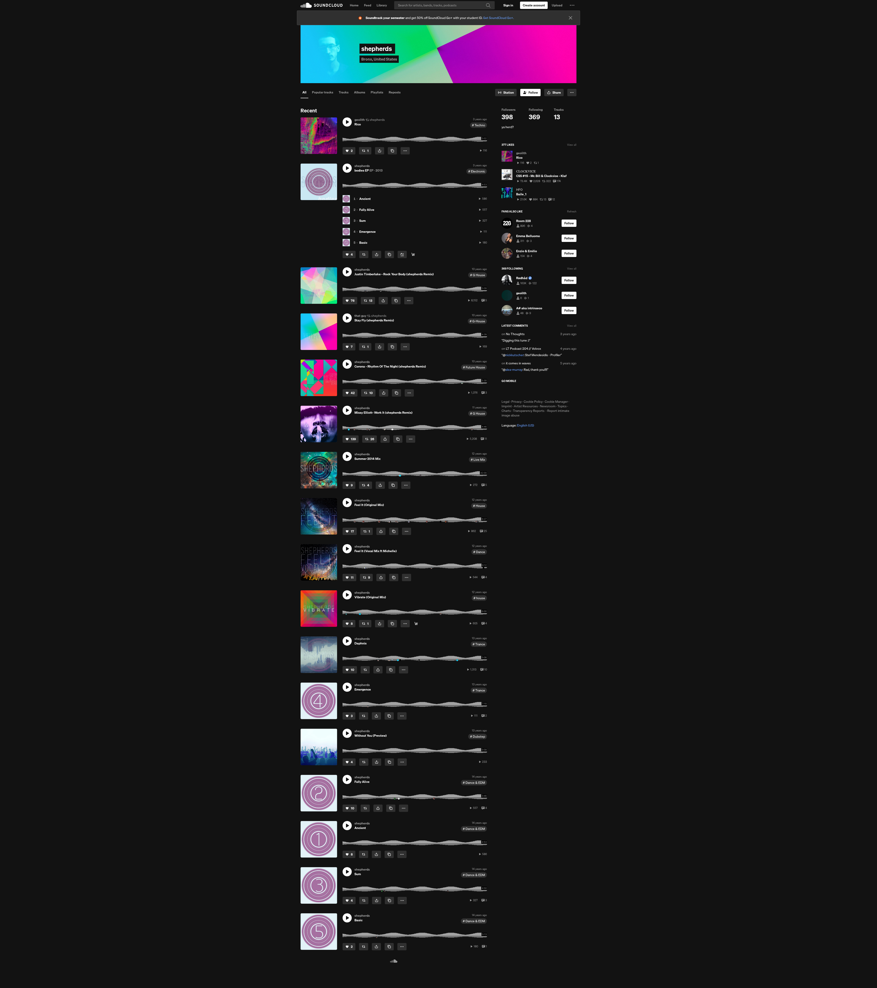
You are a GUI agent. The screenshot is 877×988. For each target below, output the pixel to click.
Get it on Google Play (546, 391)
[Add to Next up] (402, 254)
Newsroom (547, 406)
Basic (363, 242)
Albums (359, 92)
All (304, 92)
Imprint (507, 406)
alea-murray (513, 369)
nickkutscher (514, 355)
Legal (505, 401)
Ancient (365, 198)
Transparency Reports (528, 410)
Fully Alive (366, 209)
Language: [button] (518, 425)
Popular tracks (322, 92)
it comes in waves (518, 363)
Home (354, 5)
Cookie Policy (533, 401)
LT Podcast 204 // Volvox (523, 348)
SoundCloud (322, 5)
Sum (362, 220)
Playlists (377, 92)
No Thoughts (515, 333)
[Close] (570, 17)
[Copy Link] (392, 150)
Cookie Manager (556, 401)
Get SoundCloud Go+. (498, 17)
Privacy (516, 401)
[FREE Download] (413, 254)
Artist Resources (526, 406)
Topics (562, 406)
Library (382, 5)
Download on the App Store (515, 391)
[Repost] (363, 254)
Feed (367, 5)
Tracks (344, 92)
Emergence (367, 231)
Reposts (395, 92)
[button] (572, 5)
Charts (506, 410)
